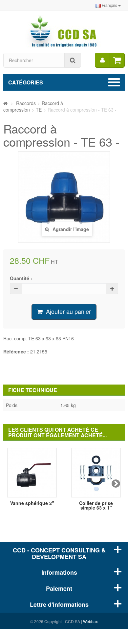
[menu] (102, 60)
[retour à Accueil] (5, 103)
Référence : (16, 351)
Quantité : (21, 278)
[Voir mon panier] (117, 60)
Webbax (90, 621)
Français (109, 5)
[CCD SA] (64, 30)
